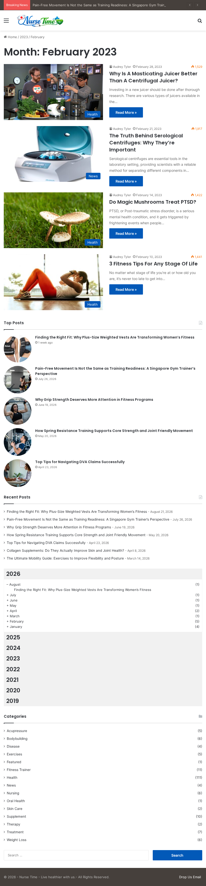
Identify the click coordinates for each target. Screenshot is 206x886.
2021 (12, 680)
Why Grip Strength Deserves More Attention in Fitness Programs (94, 399)
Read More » (126, 112)
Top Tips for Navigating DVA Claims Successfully (80, 461)
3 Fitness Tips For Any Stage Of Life (154, 263)
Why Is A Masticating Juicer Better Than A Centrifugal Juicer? (153, 77)
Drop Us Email (190, 877)
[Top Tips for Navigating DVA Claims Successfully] (17, 473)
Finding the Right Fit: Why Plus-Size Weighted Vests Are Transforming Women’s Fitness (114, 337)
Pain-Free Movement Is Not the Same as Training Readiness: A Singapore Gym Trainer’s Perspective (111, 5)
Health (12, 778)
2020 (13, 690)
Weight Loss (16, 840)
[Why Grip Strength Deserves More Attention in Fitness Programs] (17, 411)
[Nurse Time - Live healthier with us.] (40, 20)
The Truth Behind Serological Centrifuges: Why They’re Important (146, 142)
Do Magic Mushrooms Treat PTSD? (152, 201)
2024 (13, 648)
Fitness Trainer (19, 770)
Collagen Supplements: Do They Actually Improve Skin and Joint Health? (65, 550)
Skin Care (14, 809)
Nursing (13, 793)
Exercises (14, 754)
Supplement (16, 816)
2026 (13, 574)
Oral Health (16, 801)
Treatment (15, 832)
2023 (24, 37)
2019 (12, 701)
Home (12, 37)
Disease (13, 746)
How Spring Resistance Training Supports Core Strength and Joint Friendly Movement (114, 430)
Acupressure (17, 731)
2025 (13, 637)
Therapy (13, 824)
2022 (13, 669)
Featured (14, 762)
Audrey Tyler (122, 67)
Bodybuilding (17, 739)
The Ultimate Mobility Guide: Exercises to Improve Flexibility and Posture (65, 558)
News (11, 785)
